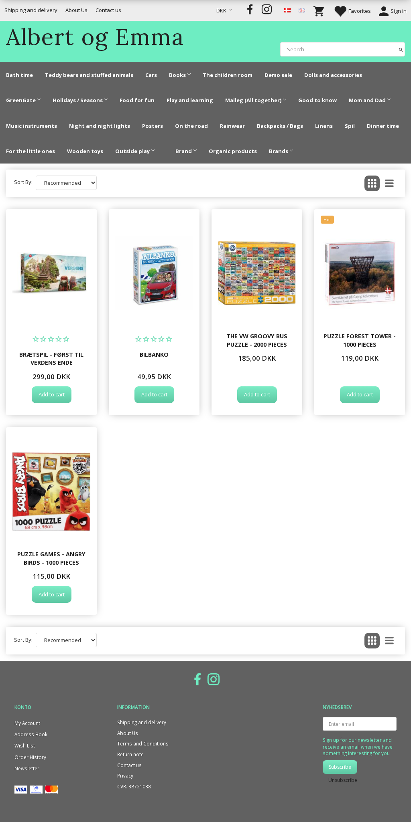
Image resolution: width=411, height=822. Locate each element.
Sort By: (23, 182)
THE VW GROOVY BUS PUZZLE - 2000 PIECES (256, 340)
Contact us (108, 10)
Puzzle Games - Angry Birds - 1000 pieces (51, 558)
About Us (76, 10)
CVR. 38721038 (134, 786)
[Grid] (372, 183)
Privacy (125, 775)
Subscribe (340, 766)
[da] (287, 9)
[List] (389, 183)
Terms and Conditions (143, 743)
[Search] (401, 49)
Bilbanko (154, 354)
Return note (130, 754)
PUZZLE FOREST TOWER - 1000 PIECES (360, 340)
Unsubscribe (342, 780)
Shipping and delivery (30, 10)
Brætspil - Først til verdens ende (51, 358)
